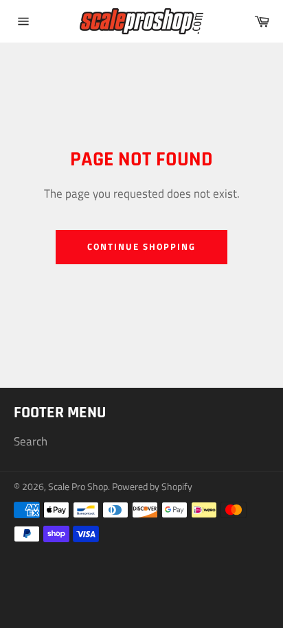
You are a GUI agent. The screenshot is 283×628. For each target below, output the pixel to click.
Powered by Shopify (152, 486)
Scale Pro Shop (78, 486)
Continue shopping (141, 246)
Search (30, 441)
